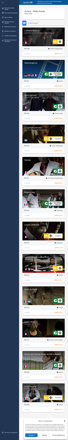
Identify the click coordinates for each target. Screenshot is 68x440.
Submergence (30, 63)
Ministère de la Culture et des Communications (49, 1)
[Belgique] (26, 269)
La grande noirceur (35, 128)
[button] (65, 421)
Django (27, 160)
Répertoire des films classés (44, 3)
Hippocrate (29, 192)
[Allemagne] (26, 75)
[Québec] (26, 140)
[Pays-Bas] (32, 269)
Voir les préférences (58, 435)
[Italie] (29, 398)
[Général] (46, 74)
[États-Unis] (32, 75)
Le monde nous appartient (36, 257)
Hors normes (31, 96)
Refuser (44, 435)
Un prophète (31, 387)
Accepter (31, 435)
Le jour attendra (31, 224)
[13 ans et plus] (55, 41)
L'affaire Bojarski (39, 31)
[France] (26, 43)
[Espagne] (29, 75)
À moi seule (32, 323)
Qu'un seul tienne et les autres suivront (42, 354)
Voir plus (57, 53)
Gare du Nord (30, 289)
